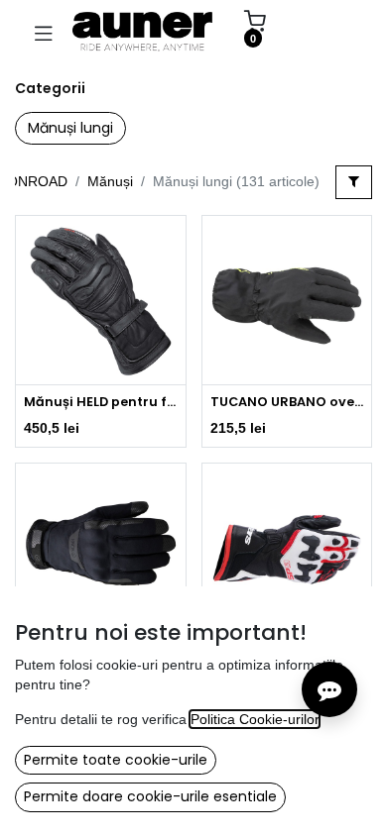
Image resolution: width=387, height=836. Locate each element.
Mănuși (110, 181)
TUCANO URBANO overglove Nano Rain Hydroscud (287, 401)
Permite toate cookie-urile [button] (115, 760)
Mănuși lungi (70, 128)
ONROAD (37, 181)
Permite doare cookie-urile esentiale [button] (150, 796)
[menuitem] (322, 32)
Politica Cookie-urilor (255, 719)
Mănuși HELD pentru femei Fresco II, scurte (101, 401)
